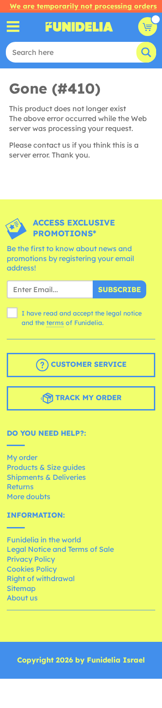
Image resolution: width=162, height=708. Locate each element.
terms (55, 323)
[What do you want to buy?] (13, 27)
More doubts (28, 496)
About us (22, 597)
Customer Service (87, 364)
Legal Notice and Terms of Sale (60, 549)
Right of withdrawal (41, 578)
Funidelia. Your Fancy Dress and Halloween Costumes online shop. (79, 27)
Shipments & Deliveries (46, 477)
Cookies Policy (32, 568)
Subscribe (119, 289)
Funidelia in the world (44, 539)
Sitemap (21, 588)
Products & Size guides (46, 467)
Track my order (87, 397)
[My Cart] (147, 26)
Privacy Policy (31, 559)
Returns (20, 486)
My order (22, 457)
